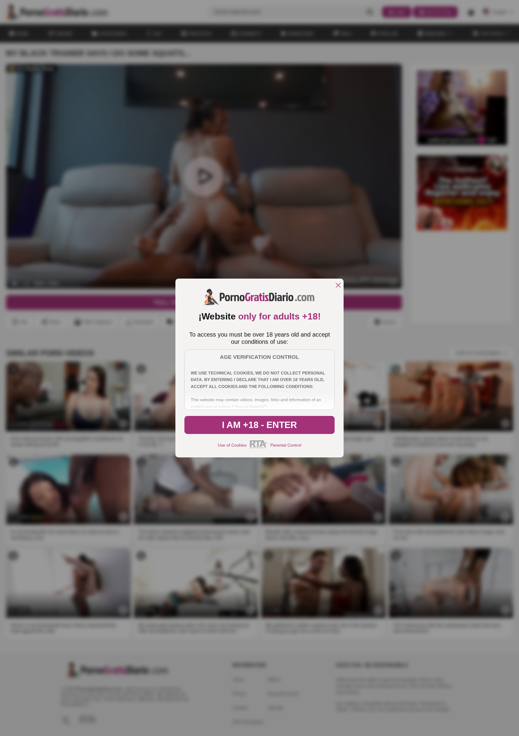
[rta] (258, 447)
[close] (338, 286)
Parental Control (285, 445)
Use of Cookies (232, 445)
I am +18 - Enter (259, 425)
